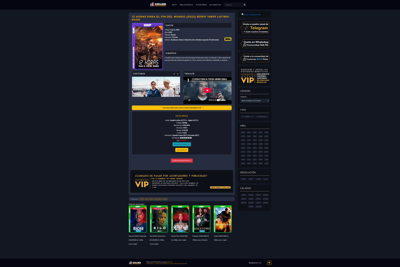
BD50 (251, 195)
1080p (258, 179)
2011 (248, 155)
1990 (243, 140)
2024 (266, 163)
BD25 (258, 195)
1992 (254, 140)
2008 (260, 152)
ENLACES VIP (182, 150)
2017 (254, 159)
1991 (248, 140)
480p (243, 179)
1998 (260, 144)
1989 (266, 136)
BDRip (244, 199)
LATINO (165, 199)
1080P (142, 199)
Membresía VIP (255, 263)
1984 (266, 132)
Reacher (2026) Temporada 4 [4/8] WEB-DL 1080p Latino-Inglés (137, 240)
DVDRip (265, 199)
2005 (243, 152)
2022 (146, 199)
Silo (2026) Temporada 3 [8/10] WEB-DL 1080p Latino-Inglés (158, 240)
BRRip (251, 199)
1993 (260, 140)
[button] (174, 74)
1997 (254, 144)
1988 (260, 136)
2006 (248, 152)
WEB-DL (243, 203)
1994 (266, 140)
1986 (248, 136)
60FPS (265, 203)
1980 (243, 132)
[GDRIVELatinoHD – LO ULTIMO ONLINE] (158, 4)
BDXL (243, 195)
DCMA (185, 263)
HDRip (258, 199)
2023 (260, 163)
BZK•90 (169, 262)
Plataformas (201, 5)
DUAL (151, 199)
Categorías (243, 97)
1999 (266, 144)
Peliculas (262, 116)
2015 (243, 159)
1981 (248, 132)
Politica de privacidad (173, 263)
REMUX (265, 195)
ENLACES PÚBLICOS (182, 144)
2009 (266, 152)
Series (247, 116)
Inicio (174, 5)
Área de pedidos (186, 5)
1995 (243, 144)
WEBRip (251, 203)
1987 (254, 136)
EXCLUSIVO (157, 199)
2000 (243, 148)
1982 (254, 132)
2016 (248, 159)
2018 (260, 159)
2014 (266, 155)
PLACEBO (259, 206)
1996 (248, 144)
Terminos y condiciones (155, 263)
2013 (260, 155)
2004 (266, 148)
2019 (266, 159)
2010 (243, 155)
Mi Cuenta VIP (215, 5)
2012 (254, 155)
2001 (248, 148)
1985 (243, 136)
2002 (254, 148)
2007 (254, 152)
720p (251, 179)
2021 (248, 163)
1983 (260, 132)
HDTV (258, 203)
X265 (251, 206)
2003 (260, 148)
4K (265, 179)
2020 (243, 163)
